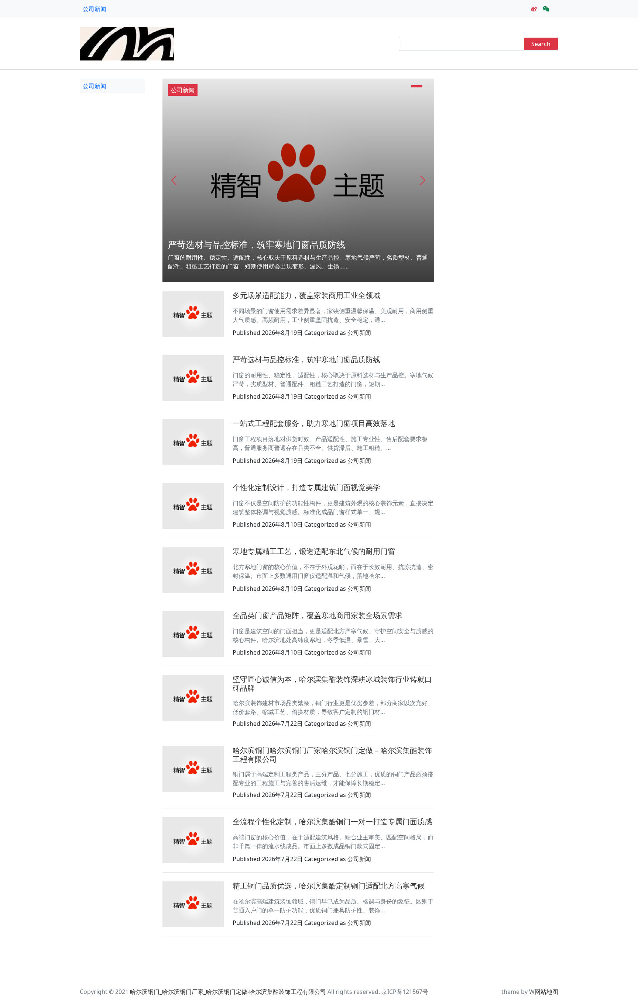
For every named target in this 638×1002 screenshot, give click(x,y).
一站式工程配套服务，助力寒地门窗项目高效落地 (314, 423)
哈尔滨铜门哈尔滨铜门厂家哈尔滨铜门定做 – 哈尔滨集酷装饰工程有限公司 (332, 754)
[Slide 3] (427, 86)
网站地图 (546, 992)
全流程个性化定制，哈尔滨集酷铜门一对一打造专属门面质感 (332, 821)
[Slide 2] (416, 86)
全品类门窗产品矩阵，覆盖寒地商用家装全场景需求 (317, 615)
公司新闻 (94, 9)
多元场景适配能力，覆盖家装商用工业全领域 (306, 295)
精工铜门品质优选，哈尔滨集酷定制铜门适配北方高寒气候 (329, 886)
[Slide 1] (406, 86)
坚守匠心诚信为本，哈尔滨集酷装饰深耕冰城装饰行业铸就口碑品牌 (332, 683)
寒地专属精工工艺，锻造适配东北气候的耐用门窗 (314, 551)
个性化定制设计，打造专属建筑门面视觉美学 (306, 487)
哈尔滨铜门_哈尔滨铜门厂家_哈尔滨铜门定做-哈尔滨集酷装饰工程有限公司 (228, 992)
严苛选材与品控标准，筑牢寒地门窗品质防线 (256, 244)
